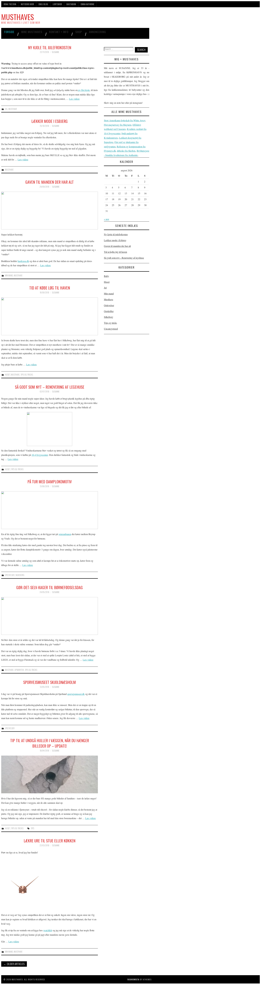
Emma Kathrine (87, 4)
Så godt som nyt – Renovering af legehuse (49, 387)
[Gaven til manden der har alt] (49, 210)
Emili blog (43, 4)
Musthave (12, 108)
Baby (106, 276)
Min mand (9, 275)
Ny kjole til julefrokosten (49, 47)
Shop (78, 32)
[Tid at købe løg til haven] (49, 316)
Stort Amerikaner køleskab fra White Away (124, 120)
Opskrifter (19, 669)
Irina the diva (10, 4)
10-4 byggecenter (40, 454)
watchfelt (47, 930)
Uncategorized (111, 328)
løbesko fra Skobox (126, 150)
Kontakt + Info (58, 32)
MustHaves (17, 16)
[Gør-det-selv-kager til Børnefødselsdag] (49, 616)
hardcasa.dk (23, 261)
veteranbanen (65, 534)
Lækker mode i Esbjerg (49, 121)
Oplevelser (9, 575)
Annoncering (97, 32)
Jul (6, 108)
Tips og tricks (27, 374)
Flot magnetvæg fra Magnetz (117, 124)
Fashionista (133, 979)
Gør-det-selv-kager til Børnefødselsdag (49, 587)
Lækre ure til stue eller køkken (49, 840)
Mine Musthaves (31, 32)
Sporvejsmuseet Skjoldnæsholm (49, 682)
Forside (9, 32)
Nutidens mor (27, 4)
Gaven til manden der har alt (49, 182)
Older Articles (14, 964)
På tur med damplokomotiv (49, 481)
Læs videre (74, 98)
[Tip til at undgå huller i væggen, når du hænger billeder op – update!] (49, 774)
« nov (106, 219)
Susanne (55, 52)
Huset (7, 374)
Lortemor (57, 4)
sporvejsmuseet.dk (76, 694)
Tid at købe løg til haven (49, 288)
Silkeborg (19, 575)
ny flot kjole (84, 90)
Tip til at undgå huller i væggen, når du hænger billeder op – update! (49, 743)
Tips (32, 828)
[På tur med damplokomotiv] (49, 510)
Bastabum (71, 4)
